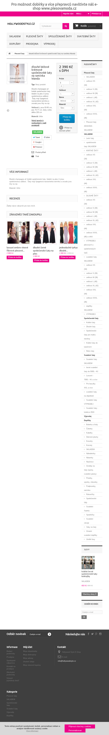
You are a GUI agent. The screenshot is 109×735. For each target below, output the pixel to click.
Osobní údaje (28, 662)
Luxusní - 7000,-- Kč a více (90, 378)
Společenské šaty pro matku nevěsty (90, 335)
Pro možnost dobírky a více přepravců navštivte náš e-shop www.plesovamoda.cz (54, 6)
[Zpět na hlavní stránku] (9, 54)
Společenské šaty (60, 36)
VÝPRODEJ (49, 43)
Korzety (89, 445)
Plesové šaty (34, 36)
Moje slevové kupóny (32, 665)
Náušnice (89, 462)
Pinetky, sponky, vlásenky (90, 480)
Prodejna (32, 43)
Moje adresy (28, 658)
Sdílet (47, 137)
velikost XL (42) (92, 102)
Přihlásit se (96, 14)
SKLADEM (15, 36)
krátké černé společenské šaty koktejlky (89, 573)
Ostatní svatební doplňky (90, 533)
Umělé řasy (90, 539)
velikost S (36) (91, 89)
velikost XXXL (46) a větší (90, 235)
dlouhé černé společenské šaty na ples (43, 250)
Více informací (32, 731)
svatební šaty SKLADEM (90, 259)
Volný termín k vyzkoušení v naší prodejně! (39, 123)
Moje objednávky (30, 651)
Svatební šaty (86, 36)
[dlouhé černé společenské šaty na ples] (45, 232)
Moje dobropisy (29, 655)
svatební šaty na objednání (90, 394)
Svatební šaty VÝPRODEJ (90, 402)
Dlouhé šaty (90, 327)
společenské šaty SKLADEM (90, 144)
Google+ (38, 142)
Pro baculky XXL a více (89, 386)
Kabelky (89, 433)
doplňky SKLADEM (88, 308)
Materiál (62, 104)
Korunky (89, 441)
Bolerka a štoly (92, 425)
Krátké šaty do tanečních (91, 345)
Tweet (37, 137)
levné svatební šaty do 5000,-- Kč (91, 369)
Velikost (62, 90)
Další (8, 110)
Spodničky (90, 515)
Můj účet (27, 647)
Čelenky (89, 429)
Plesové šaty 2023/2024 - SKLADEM (90, 126)
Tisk (37, 156)
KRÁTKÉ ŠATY (92, 151)
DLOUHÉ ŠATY (92, 196)
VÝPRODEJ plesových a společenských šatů (90, 247)
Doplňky (14, 43)
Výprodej (87, 416)
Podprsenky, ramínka (90, 488)
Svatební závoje (88, 521)
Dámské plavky (92, 437)
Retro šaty (90, 351)
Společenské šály (90, 500)
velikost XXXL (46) (90, 116)
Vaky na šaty (91, 527)
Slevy (86, 549)
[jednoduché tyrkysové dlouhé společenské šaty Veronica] (71, 232)
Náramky (89, 458)
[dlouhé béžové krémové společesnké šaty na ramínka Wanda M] (12, 97)
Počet (61, 79)
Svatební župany (88, 509)
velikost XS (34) (89, 83)
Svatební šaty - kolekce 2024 (91, 410)
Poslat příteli (40, 152)
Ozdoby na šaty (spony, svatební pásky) (90, 470)
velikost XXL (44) (90, 108)
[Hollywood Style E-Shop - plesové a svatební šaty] (21, 24)
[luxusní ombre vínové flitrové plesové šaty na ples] (18, 232)
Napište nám (68, 14)
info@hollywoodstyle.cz (67, 661)
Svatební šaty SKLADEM (90, 361)
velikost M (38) (92, 93)
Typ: (33, 85)
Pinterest (38, 147)
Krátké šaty (90, 322)
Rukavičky (90, 494)
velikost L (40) (91, 97)
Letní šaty (90, 138)
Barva (61, 97)
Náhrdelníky (90, 454)
